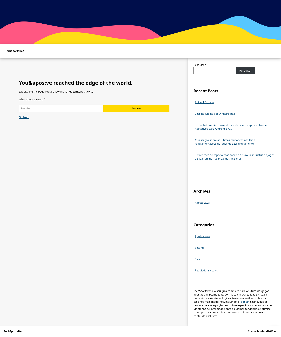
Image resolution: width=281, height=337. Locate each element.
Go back (24, 117)
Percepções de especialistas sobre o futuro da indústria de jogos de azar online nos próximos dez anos (234, 156)
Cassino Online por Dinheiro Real (215, 113)
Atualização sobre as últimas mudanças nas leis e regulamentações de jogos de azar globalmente (225, 141)
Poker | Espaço (204, 102)
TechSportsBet (14, 51)
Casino (199, 259)
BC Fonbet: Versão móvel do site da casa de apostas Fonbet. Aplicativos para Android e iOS (231, 126)
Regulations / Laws (206, 270)
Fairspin (244, 301)
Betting (199, 247)
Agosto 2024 (202, 202)
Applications (202, 236)
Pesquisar (200, 65)
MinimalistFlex (266, 331)
